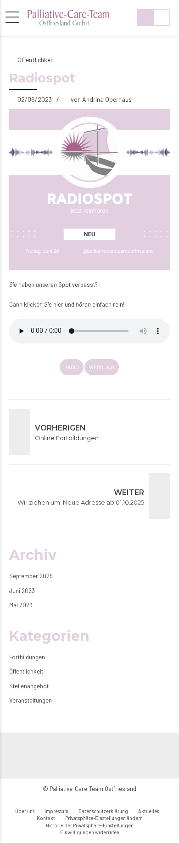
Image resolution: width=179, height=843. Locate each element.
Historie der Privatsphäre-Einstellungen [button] (90, 825)
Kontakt (46, 818)
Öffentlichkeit (36, 60)
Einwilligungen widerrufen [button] (89, 832)
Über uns (24, 811)
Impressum (56, 811)
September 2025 (31, 576)
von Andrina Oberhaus (101, 99)
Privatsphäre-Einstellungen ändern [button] (104, 818)
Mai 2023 (21, 605)
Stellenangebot (29, 686)
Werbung (101, 367)
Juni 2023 (22, 590)
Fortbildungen (27, 657)
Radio (71, 367)
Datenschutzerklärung (103, 811)
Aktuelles (148, 811)
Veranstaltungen (30, 700)
